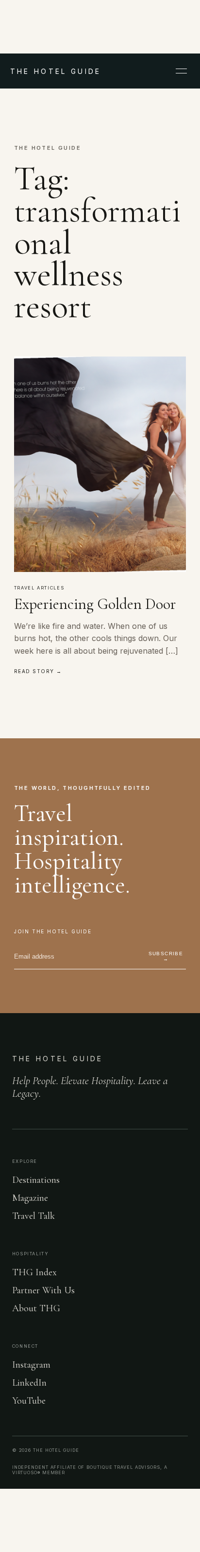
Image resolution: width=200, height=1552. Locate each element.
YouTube (29, 1401)
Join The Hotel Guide (53, 931)
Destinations (36, 1180)
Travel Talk (33, 1216)
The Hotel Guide (57, 1058)
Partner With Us (43, 1290)
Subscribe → (166, 956)
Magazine (30, 1198)
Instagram (31, 1365)
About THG (36, 1308)
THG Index (34, 1272)
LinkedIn (29, 1383)
